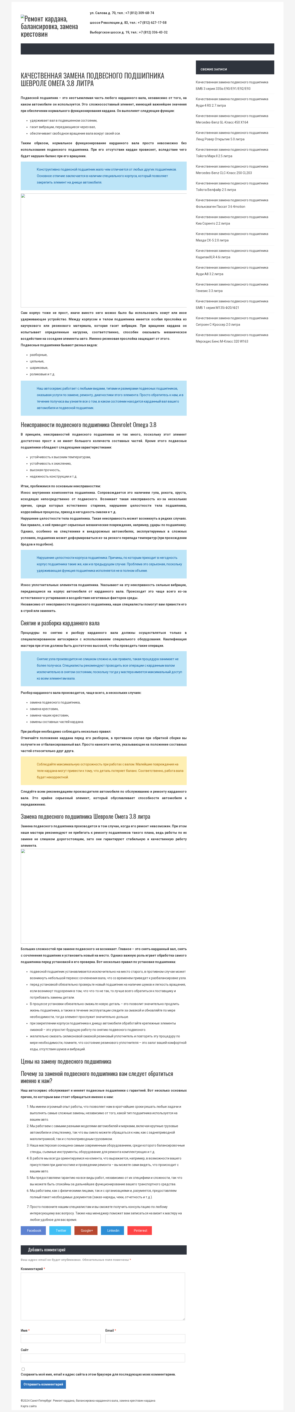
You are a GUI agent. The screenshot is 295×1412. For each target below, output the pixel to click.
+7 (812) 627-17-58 (152, 22)
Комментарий (33, 1269)
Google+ (87, 1230)
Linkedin (113, 1230)
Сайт (25, 1350)
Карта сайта (29, 1406)
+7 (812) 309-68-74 (139, 13)
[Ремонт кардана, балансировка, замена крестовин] (55, 33)
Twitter (61, 1230)
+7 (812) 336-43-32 (153, 32)
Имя (25, 1330)
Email (110, 1330)
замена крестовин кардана (137, 1400)
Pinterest (140, 1230)
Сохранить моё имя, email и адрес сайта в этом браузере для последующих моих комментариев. (98, 1374)
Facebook (34, 1230)
